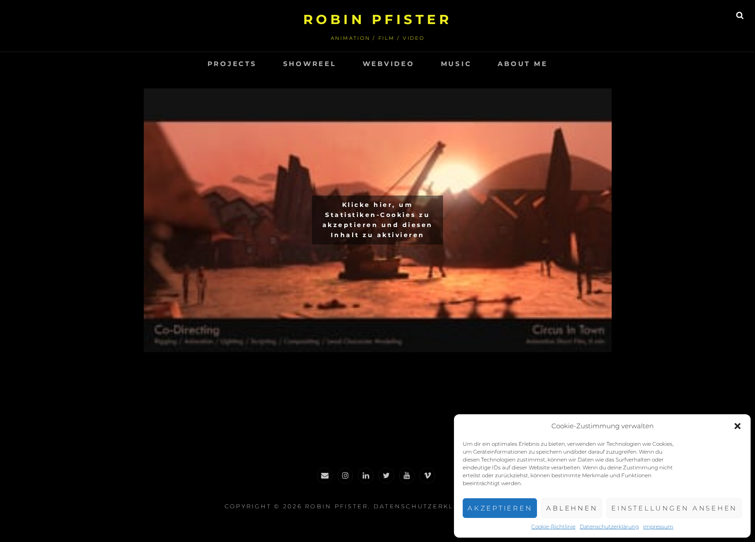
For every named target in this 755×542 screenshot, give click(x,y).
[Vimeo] (427, 475)
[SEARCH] (740, 15)
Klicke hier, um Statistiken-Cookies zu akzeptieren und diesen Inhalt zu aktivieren (377, 220)
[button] (737, 426)
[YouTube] (407, 475)
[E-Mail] (324, 475)
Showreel (309, 63)
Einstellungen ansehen (674, 508)
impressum (658, 526)
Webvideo (389, 63)
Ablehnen (571, 508)
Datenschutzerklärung (609, 526)
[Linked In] (366, 475)
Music (456, 63)
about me (522, 63)
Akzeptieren (500, 508)
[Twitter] (386, 475)
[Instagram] (345, 475)
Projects (232, 63)
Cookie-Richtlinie (553, 526)
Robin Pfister (377, 19)
